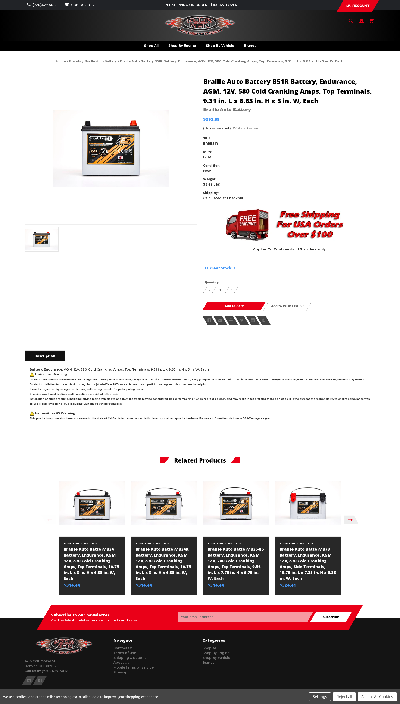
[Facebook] (209, 320)
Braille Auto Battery (227, 109)
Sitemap (120, 672)
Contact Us (123, 648)
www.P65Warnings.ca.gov (252, 418)
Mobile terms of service (133, 667)
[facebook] (40, 680)
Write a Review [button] (246, 128)
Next (351, 519)
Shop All (210, 648)
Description (44, 356)
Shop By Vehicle (216, 658)
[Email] (220, 320)
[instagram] (29, 680)
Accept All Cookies (377, 696)
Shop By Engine (216, 653)
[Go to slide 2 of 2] (218, 597)
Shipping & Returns (130, 658)
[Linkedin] (253, 320)
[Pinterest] (264, 320)
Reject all (344, 696)
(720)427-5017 (45, 5)
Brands (209, 662)
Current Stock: (220, 268)
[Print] (231, 320)
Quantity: (212, 282)
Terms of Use (124, 653)
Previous (48, 519)
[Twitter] (242, 320)
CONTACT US (82, 5)
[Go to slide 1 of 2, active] (211, 597)
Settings (320, 696)
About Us (121, 662)
